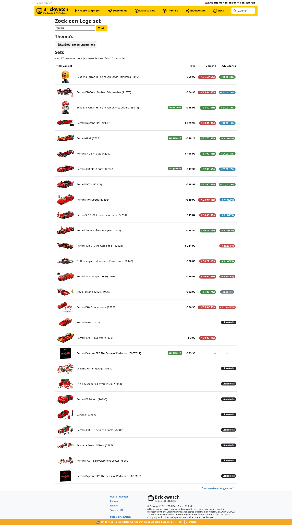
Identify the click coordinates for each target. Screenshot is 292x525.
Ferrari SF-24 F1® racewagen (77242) (99, 230)
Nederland (215, 2)
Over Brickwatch (119, 496)
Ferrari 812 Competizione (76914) (97, 276)
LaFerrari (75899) (87, 414)
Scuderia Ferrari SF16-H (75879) (95, 445)
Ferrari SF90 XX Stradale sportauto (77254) (102, 215)
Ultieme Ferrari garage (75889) (95, 368)
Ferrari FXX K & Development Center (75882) (103, 460)
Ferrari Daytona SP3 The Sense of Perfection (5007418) (109, 476)
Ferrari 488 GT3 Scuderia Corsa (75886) (100, 430)
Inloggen (231, 2)
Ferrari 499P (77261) (89, 138)
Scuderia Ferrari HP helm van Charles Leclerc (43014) (108, 107)
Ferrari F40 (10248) (88, 322)
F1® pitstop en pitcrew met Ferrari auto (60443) (105, 261)
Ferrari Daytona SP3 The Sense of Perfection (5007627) (109, 353)
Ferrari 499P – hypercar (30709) (95, 337)
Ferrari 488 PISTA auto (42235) (95, 169)
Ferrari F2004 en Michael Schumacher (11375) (104, 92)
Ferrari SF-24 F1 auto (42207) (94, 153)
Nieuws (114, 505)
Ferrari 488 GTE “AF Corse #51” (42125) (100, 245)
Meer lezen (191, 521)
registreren (247, 2)
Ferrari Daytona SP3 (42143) (93, 123)
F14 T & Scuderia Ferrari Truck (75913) (99, 383)
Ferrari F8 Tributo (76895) (92, 399)
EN (121, 510)
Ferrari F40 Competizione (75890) (96, 307)
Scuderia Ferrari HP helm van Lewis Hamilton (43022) (108, 76)
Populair (114, 501)
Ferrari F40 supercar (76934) (94, 199)
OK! (180, 522)
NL (116, 510)
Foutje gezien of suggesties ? (218, 488)
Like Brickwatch (122, 516)
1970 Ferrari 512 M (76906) (93, 291)
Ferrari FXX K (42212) (89, 184)
